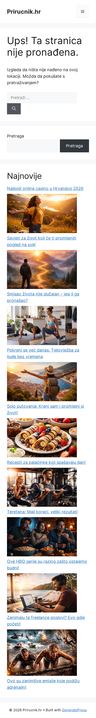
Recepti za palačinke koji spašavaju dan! (46, 462)
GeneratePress (74, 710)
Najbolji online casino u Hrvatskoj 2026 (45, 188)
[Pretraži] (14, 108)
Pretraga (15, 136)
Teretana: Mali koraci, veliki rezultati (42, 511)
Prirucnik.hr (24, 11)
